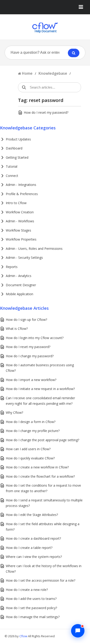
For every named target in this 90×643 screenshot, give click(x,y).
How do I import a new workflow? (31, 380)
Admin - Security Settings (24, 257)
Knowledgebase (53, 73)
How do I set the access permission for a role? (40, 580)
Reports (12, 267)
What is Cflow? (17, 328)
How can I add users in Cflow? (28, 449)
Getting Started (17, 157)
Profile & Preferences (22, 194)
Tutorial (11, 166)
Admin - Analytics (18, 276)
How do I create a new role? (27, 589)
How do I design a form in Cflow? (30, 422)
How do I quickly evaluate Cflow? (30, 458)
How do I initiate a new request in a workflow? (40, 389)
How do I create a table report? (29, 547)
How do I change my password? (30, 356)
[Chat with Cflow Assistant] (77, 630)
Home (27, 73)
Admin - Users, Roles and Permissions (34, 248)
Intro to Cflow (16, 203)
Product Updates (18, 139)
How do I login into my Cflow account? (34, 338)
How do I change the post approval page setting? (42, 440)
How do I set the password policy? (31, 608)
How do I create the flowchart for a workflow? (40, 476)
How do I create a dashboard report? (33, 538)
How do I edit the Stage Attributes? (32, 514)
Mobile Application (19, 294)
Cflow (23, 636)
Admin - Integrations (21, 184)
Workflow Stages (18, 230)
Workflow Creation (20, 212)
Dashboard (14, 148)
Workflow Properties (21, 239)
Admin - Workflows (20, 221)
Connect (12, 175)
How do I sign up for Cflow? (26, 319)
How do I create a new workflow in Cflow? (37, 467)
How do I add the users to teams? (31, 598)
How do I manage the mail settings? (33, 617)
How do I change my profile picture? (33, 431)
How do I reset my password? (46, 112)
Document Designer (21, 285)
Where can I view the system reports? (34, 556)
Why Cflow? (14, 412)
